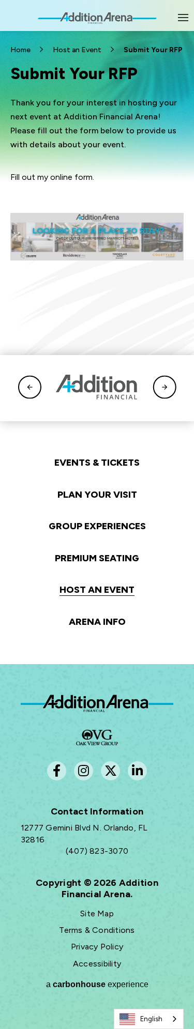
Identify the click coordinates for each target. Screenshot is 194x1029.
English (151, 1019)
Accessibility (97, 964)
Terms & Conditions (97, 930)
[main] (97, 106)
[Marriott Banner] (97, 236)
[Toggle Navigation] (183, 17)
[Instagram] (83, 770)
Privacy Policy (97, 946)
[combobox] (149, 1019)
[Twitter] (110, 770)
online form (71, 177)
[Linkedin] (137, 770)
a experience (97, 984)
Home (20, 49)
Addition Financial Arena (97, 703)
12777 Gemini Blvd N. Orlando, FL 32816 (84, 833)
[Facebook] (56, 770)
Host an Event (77, 49)
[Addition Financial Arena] (97, 23)
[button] (29, 388)
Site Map (97, 913)
